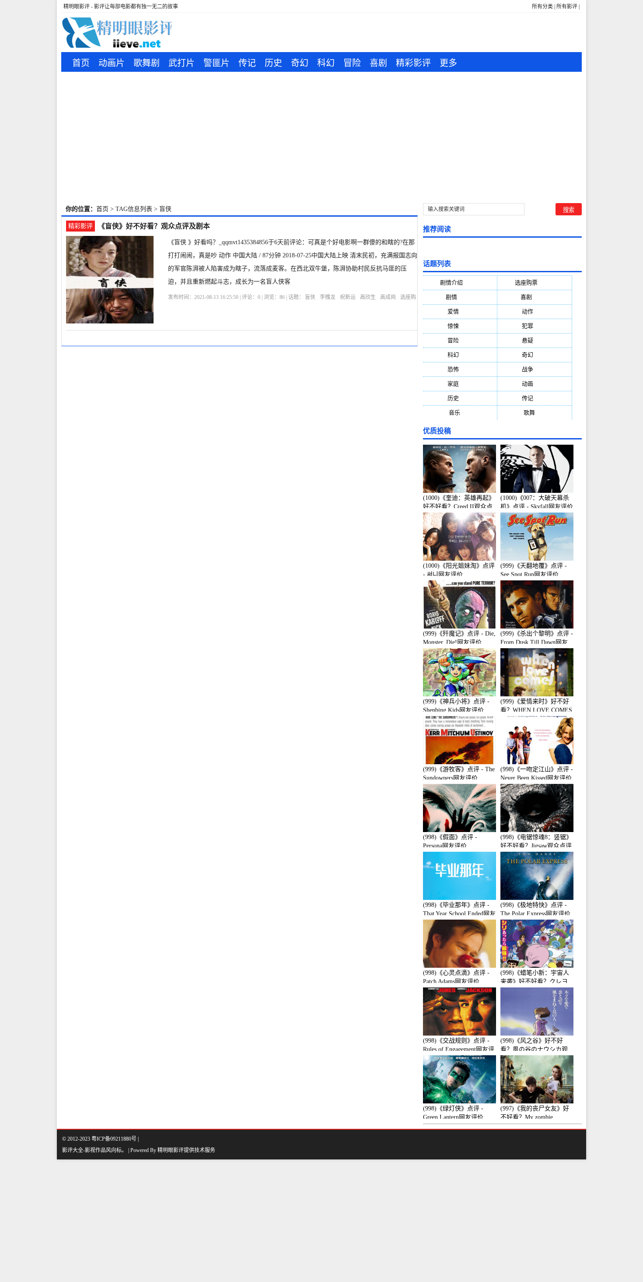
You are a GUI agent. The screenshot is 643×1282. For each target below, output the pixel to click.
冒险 (352, 63)
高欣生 (368, 297)
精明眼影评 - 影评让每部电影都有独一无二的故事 (120, 7)
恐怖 (460, 369)
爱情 (460, 311)
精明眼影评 (170, 1150)
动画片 (111, 63)
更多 (448, 63)
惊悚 (460, 326)
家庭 (460, 383)
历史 (273, 63)
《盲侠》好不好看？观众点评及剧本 (154, 226)
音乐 (460, 412)
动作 (534, 311)
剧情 (460, 297)
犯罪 (534, 326)
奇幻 (299, 63)
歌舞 (535, 412)
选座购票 (535, 282)
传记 (247, 63)
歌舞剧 (146, 63)
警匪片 (216, 63)
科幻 (326, 63)
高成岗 (388, 297)
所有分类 (542, 7)
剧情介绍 (460, 282)
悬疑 (534, 340)
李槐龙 (327, 297)
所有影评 (566, 7)
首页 (81, 63)
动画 (534, 383)
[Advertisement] (321, 137)
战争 (534, 369)
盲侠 (310, 297)
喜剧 (378, 63)
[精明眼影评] (116, 32)
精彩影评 (413, 63)
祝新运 (348, 297)
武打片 (181, 63)
